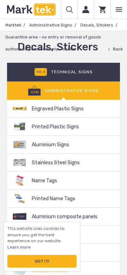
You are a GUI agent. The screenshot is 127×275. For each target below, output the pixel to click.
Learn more (19, 247)
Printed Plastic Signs (55, 127)
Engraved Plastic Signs (58, 109)
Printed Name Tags (53, 199)
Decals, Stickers (96, 25)
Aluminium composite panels (64, 217)
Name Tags (44, 181)
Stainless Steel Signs (56, 163)
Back (118, 49)
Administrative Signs (50, 25)
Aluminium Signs (50, 145)
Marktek (13, 25)
